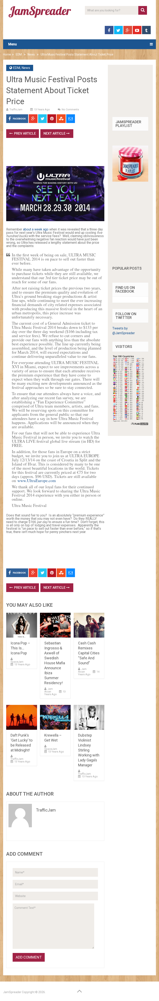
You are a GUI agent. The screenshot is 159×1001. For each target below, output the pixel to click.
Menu (12, 44)
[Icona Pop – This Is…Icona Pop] (21, 625)
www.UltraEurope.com (36, 480)
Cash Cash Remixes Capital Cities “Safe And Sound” (89, 653)
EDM (19, 54)
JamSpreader (12, 992)
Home (7, 54)
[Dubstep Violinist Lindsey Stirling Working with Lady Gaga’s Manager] (89, 717)
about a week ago (35, 229)
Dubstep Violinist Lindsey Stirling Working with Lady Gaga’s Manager (88, 750)
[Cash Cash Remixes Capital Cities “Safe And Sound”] (89, 625)
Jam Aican (48, 690)
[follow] (130, 180)
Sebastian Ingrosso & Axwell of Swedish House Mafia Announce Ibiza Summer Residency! (54, 663)
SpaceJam (17, 661)
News (31, 54)
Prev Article (24, 133)
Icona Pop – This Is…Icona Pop (20, 648)
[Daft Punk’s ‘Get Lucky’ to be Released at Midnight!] (21, 717)
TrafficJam (16, 109)
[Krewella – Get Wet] (55, 717)
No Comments (70, 109)
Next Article (54, 133)
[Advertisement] (81, 153)
